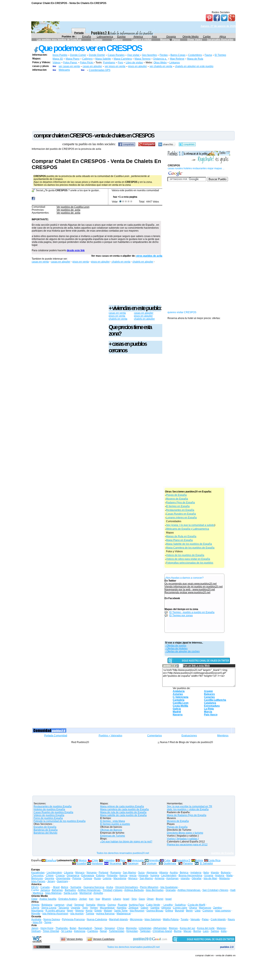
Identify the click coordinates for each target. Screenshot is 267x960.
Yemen (94, 907)
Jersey (51, 881)
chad (69, 904)
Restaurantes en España (180, 510)
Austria (174, 872)
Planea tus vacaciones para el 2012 (187, 844)
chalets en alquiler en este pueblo (194, 66)
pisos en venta (80, 261)
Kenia (89, 910)
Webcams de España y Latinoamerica (187, 528)
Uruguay (151, 863)
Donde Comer (78, 55)
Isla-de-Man (210, 878)
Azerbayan (172, 878)
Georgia (49, 878)
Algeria (101, 904)
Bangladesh (85, 928)
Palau (205, 919)
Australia (36, 919)
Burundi (179, 910)
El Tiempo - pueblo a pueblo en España (191, 612)
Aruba (109, 887)
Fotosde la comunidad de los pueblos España (60, 821)
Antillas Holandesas (89, 890)
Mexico (82, 860)
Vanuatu (195, 919)
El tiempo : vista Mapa (112, 821)
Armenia (159, 878)
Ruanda (122, 904)
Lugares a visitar (142, 39)
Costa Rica (214, 860)
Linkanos (174, 62)
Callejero (117, 39)
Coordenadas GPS (99, 70)
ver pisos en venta (115, 66)
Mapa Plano (72, 58)
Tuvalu (184, 919)
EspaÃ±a (51, 860)
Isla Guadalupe (169, 887)
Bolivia (199, 860)
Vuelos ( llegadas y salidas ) (183, 838)
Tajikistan (145, 931)
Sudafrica (180, 904)
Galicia (177, 708)
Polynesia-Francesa (73, 919)
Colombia (109, 860)
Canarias (209, 697)
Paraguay (133, 863)
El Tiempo (220, 55)
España (86, 36)
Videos (56, 62)
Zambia (217, 907)
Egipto (98, 910)
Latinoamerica (105, 36)
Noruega (92, 872)
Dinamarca (73, 875)
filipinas (173, 928)
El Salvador (206, 863)
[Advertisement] (133, 101)
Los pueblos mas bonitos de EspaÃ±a (59, 39)
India (224, 931)
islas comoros (223, 910)
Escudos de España (45, 826)
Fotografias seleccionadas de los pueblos (189, 562)
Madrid (177, 711)
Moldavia (224, 878)
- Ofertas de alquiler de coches (182, 651)
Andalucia (179, 691)
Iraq (98, 898)
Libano (117, 898)
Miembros (222, 735)
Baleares (209, 694)
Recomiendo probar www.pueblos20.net (187, 592)
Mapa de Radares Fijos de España (186, 815)
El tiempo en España (178, 506)
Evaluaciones (189, 735)
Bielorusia (37, 878)
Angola (35, 904)
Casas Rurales (116, 55)
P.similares (109, 62)
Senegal (79, 904)
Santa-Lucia (70, 893)
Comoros (208, 910)
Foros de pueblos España (48, 818)
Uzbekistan (145, 928)
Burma (177, 931)
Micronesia (136, 919)
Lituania (68, 872)
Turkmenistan (116, 931)
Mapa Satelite (103, 58)
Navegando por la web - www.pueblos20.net (190, 589)
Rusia (97, 878)
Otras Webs (160, 62)
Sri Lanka (66, 931)
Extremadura (212, 705)
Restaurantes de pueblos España (53, 806)
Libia (197, 910)
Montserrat (85, 893)
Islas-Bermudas (155, 890)
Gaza (142, 898)
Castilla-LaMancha (215, 700)
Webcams (64, 69)
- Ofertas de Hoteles (176, 648)
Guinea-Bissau (154, 910)
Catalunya (210, 702)
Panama (188, 863)
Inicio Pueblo (60, 55)
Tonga (47, 922)
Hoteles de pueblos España (49, 809)
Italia (206, 872)
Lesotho (168, 904)
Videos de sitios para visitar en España (188, 559)
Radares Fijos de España (180, 502)
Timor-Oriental (51, 931)
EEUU (34, 887)
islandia (185, 878)
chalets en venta (120, 261)
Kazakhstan (38, 872)
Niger (70, 910)
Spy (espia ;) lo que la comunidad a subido (190, 525)
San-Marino (146, 878)
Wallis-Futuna (171, 919)
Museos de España (177, 498)
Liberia (35, 907)
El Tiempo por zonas (181, 615)
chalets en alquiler (142, 261)
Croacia (60, 875)
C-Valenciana (180, 697)
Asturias (178, 694)
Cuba (167, 860)
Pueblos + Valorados (110, 735)
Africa (222, 36)
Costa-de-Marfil (196, 904)
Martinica (38, 893)
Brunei (159, 898)
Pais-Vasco (210, 714)
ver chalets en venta (161, 66)
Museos (165, 39)
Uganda (75, 907)
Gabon (144, 907)
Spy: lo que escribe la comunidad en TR (189, 806)
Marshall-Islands (118, 919)
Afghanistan (160, 928)
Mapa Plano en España (179, 540)
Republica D (183, 860)
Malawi (108, 910)
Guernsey (62, 881)
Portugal (103, 872)
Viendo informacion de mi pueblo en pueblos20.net (194, 586)
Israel (126, 898)
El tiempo (96, 39)
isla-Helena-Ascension (55, 913)
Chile (95, 860)
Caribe (207, 36)
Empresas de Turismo (112, 835)
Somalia (90, 904)
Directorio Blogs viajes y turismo (185, 832)
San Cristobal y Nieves (215, 890)
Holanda (143, 875)
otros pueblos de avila (149, 255)
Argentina (154, 860)
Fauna (208, 55)
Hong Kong (46, 928)
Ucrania (208, 875)
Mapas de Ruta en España (181, 536)
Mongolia (131, 928)
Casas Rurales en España (181, 513)
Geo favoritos (149, 55)
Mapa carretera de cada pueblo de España (124, 809)
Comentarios (154, 735)
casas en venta (40, 261)
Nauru (231, 919)
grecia (132, 875)
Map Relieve (177, 58)
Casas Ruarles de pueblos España (53, 812)
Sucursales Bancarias (220, 39)
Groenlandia (63, 878)
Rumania (115, 872)
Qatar (34, 898)
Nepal (103, 931)
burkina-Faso (136, 904)
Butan (73, 928)
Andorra (219, 875)
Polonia (76, 878)
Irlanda (215, 872)
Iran (91, 898)
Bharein (106, 898)
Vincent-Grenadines (126, 887)
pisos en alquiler (137, 66)
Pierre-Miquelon (149, 887)
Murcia (208, 711)
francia (123, 875)
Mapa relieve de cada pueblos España (122, 806)
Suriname (75, 887)
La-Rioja (209, 708)
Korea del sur (187, 928)
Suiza (141, 872)
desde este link (76, 250)
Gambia (154, 907)
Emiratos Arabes (67, 898)
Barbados (70, 890)
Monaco (79, 872)
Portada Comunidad (55, 735)
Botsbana (47, 904)
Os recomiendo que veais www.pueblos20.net (191, 583)
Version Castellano (104, 939)
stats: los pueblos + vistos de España (188, 809)
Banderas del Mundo (45, 832)
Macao (187, 931)
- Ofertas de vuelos (175, 645)
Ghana (193, 907)
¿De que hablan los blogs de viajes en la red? (126, 841)
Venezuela (138, 860)
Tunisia (90, 913)
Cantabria (178, 700)
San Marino (129, 872)
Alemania (151, 872)
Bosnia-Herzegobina (190, 875)
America (138, 36)
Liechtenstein (54, 872)
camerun (59, 904)
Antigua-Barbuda (134, 890)
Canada (45, 887)
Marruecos (205, 907)
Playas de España (176, 494)
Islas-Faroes (38, 881)
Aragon (208, 691)
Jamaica (45, 890)
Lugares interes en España (181, 517)
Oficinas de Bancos (111, 829)
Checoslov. (37, 875)
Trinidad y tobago (112, 890)
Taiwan (98, 928)
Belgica (184, 872)
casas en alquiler (92, 66)
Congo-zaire (180, 907)
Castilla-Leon (180, 702)
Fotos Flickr (87, 62)
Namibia (121, 907)
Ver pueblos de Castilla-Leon (73, 206)
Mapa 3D (58, 58)
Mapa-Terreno (143, 58)
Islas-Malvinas (53, 893)
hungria (154, 875)
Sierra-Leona (48, 907)
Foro (120, 62)
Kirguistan (132, 931)
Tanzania (63, 907)
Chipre (50, 875)
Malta (229, 875)
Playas (176, 39)
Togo (85, 907)
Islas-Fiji (37, 922)
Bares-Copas (177, 55)
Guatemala (170, 863)
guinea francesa (105, 913)
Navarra (178, 714)
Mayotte (35, 913)
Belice (64, 887)
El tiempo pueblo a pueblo (115, 824)
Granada (171, 890)
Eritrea (169, 910)
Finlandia (112, 875)
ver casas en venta (69, 66)
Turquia (87, 878)
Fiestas (164, 55)
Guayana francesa (93, 887)
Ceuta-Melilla (180, 705)
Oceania (171, 36)
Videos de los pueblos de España (185, 555)
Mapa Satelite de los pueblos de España (189, 543)
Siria (134, 898)
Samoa (215, 931)
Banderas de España (46, 829)
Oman (150, 898)
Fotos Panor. (70, 62)
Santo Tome (121, 910)
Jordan (83, 898)
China (120, 928)
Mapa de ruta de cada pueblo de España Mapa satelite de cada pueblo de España (123, 814)
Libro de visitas (134, 62)
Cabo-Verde (153, 904)
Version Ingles (75, 939)
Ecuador (81, 863)
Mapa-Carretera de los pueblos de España (190, 547)
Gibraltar (197, 878)
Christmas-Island (162, 931)
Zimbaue (133, 907)
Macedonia (119, 878)
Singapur (110, 928)
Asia (154, 36)
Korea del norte (206, 928)
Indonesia (79, 931)
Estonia (100, 875)
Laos (206, 931)
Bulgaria (225, 872)
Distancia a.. (160, 58)
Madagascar (124, 913)
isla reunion (77, 913)
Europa (121, 36)
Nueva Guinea (51, 919)
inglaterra (195, 872)
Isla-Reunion (137, 910)
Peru (122, 860)
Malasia (221, 928)
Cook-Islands (218, 919)
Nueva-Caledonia (97, 919)
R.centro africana (55, 910)
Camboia (92, 931)
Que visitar (133, 55)
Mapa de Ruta (195, 58)
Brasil (56, 887)
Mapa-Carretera (123, 58)
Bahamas (57, 890)
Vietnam (36, 931)
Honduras (97, 863)
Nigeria (79, 910)
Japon (34, 928)
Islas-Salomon (153, 919)
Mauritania (37, 910)
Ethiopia (166, 907)
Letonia (107, 878)
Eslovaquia (87, 875)
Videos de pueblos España (49, 815)
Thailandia (61, 928)
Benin (189, 910)
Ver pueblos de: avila (68, 209)
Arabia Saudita (47, 898)
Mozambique (107, 907)
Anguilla (98, 893)
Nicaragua (115, 863)
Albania (163, 872)
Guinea (111, 904)
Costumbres (195, 55)
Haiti (233, 890)
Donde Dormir (97, 55)
